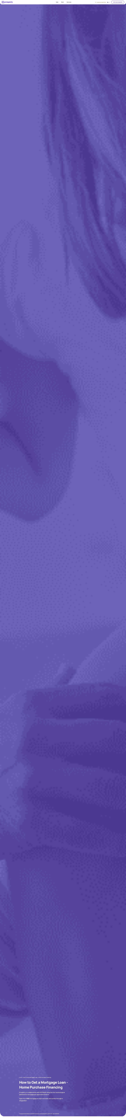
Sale (57, 2)
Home (20, 1077)
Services (69, 2)
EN (107, 2)
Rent (62, 2)
